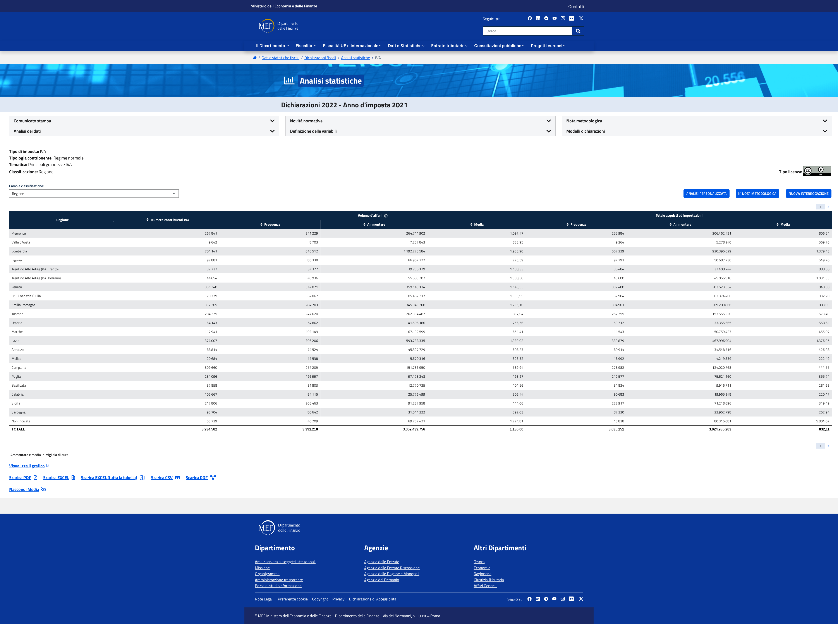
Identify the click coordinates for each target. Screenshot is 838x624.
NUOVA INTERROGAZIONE (809, 193)
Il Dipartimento (271, 45)
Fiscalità (304, 45)
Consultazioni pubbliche (497, 45)
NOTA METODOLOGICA (758, 193)
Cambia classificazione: (26, 186)
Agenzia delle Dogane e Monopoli (391, 574)
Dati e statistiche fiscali (280, 58)
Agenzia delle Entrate (381, 562)
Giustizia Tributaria (489, 580)
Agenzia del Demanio (381, 580)
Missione (262, 568)
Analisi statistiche (355, 58)
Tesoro (479, 562)
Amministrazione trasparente (279, 580)
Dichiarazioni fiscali (320, 58)
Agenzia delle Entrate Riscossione (392, 568)
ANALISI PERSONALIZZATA (706, 193)
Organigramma (267, 574)
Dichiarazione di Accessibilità (372, 599)
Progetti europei (546, 45)
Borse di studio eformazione (278, 586)
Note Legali (264, 599)
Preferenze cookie (293, 599)
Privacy (338, 599)
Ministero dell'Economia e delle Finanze (284, 6)
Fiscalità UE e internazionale (350, 45)
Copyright (320, 599)
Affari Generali (485, 586)
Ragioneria (482, 574)
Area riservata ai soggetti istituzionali (285, 562)
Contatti (576, 6)
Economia (482, 568)
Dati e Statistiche (405, 45)
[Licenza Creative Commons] (817, 171)
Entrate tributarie (448, 45)
